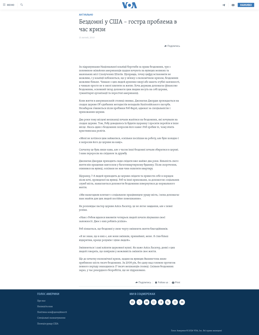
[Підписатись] (182, 302)
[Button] (172, 46)
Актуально (86, 15)
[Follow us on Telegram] (161, 302)
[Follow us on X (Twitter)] (139, 302)
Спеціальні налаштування (51, 318)
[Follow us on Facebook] (132, 302)
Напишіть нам (45, 306)
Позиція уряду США (47, 323)
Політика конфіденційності (52, 312)
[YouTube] (233, 5)
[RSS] (168, 302)
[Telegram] (223, 5)
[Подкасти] (175, 302)
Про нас (41, 301)
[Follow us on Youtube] (146, 302)
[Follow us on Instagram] (153, 302)
